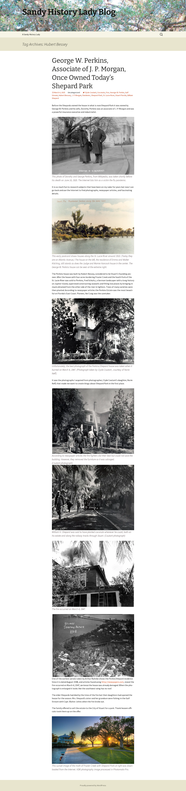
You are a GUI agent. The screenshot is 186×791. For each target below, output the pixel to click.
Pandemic (86, 95)
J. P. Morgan (76, 95)
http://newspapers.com (113, 682)
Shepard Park (96, 95)
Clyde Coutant (90, 92)
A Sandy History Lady (31, 34)
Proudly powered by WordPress (93, 785)
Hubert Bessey (65, 95)
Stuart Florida (120, 95)
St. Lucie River (108, 95)
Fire (107, 92)
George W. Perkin (117, 92)
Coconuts (101, 92)
